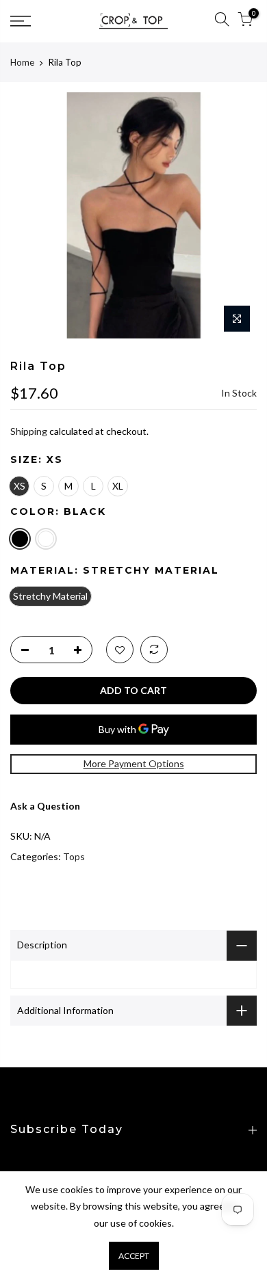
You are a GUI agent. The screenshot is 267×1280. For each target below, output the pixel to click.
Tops (74, 856)
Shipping (28, 431)
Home (22, 62)
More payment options (134, 763)
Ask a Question (45, 806)
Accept (133, 1256)
